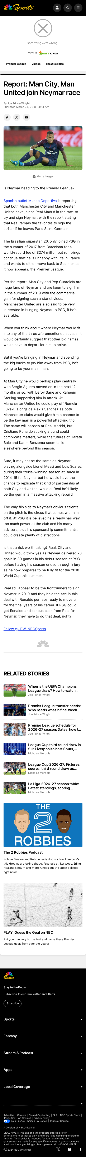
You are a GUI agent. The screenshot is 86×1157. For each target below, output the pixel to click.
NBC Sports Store (70, 1115)
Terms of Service (59, 1121)
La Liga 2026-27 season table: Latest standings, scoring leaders (53, 786)
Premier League (16, 63)
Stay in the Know (15, 987)
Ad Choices (24, 1118)
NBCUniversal (27, 1127)
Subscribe (12, 1003)
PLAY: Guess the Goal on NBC (28, 932)
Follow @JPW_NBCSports (25, 629)
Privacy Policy (41, 1118)
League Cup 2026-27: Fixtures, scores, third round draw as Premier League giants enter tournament (54, 766)
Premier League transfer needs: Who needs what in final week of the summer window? (54, 708)
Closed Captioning (39, 1115)
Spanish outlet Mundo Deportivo (30, 201)
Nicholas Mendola (39, 753)
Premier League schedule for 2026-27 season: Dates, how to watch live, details (54, 727)
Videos (36, 63)
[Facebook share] (7, 117)
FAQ (55, 1115)
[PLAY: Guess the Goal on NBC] (43, 905)
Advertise (9, 1115)
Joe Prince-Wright (18, 103)
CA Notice (41, 1121)
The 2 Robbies (55, 63)
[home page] (19, 8)
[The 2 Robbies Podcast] (43, 825)
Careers (21, 1115)
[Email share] (26, 117)
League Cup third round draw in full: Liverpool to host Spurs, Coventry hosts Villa (54, 747)
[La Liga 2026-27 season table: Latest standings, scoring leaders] (15, 788)
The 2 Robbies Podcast (23, 852)
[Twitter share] (16, 117)
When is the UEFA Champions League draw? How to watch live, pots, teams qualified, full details (52, 688)
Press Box (10, 1118)
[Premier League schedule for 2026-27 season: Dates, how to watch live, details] (15, 729)
